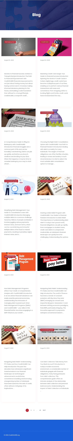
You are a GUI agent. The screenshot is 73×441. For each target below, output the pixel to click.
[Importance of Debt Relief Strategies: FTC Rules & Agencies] (18, 335)
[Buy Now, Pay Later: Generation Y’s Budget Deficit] (54, 261)
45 (40, 410)
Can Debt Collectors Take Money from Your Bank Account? (53, 355)
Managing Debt (10, 42)
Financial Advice (55, 256)
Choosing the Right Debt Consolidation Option (54, 136)
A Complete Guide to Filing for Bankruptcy (16, 136)
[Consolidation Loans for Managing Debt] (18, 186)
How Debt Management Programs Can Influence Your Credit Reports (18, 281)
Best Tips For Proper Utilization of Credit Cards (51, 67)
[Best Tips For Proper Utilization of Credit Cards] (54, 47)
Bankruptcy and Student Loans (14, 113)
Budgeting (44, 256)
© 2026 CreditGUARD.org (12, 435)
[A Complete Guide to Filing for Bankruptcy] (18, 118)
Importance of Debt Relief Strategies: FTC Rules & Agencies (16, 355)
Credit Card (44, 42)
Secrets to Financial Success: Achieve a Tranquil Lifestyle (15, 67)
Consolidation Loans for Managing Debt (17, 204)
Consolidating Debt (47, 113)
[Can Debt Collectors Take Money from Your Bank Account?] (54, 335)
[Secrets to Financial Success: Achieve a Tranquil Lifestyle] (18, 47)
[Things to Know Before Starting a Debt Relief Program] (54, 186)
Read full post (10, 102)
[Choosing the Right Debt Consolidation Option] (54, 118)
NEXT (44, 410)
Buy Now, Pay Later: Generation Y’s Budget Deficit (53, 281)
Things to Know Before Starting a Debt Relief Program (53, 206)
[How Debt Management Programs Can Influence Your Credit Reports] (18, 261)
